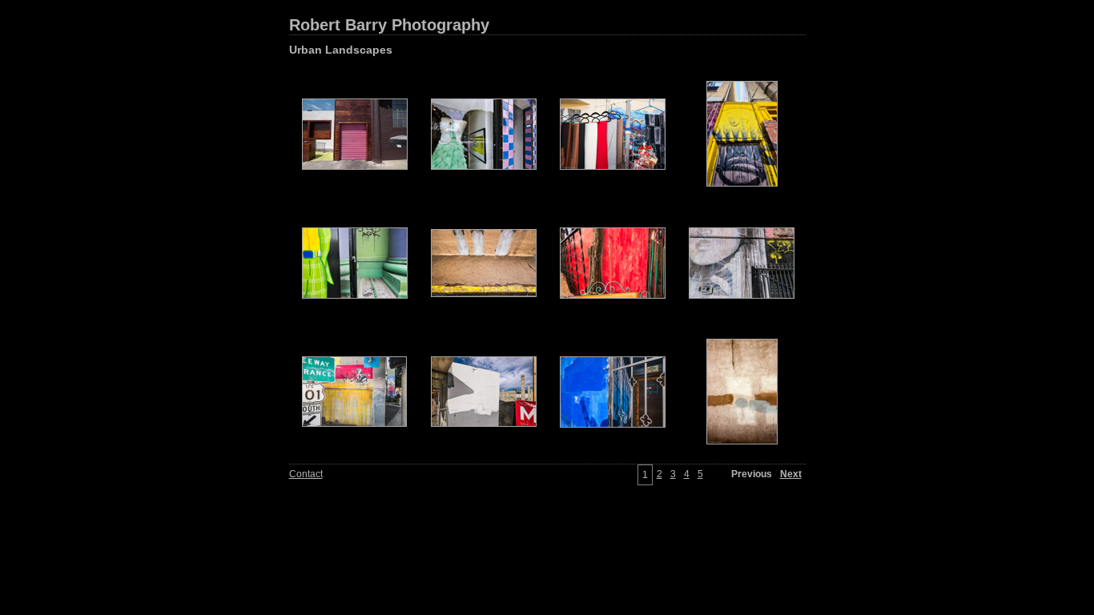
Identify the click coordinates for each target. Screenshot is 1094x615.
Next (791, 474)
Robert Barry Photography (389, 25)
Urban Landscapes (340, 49)
